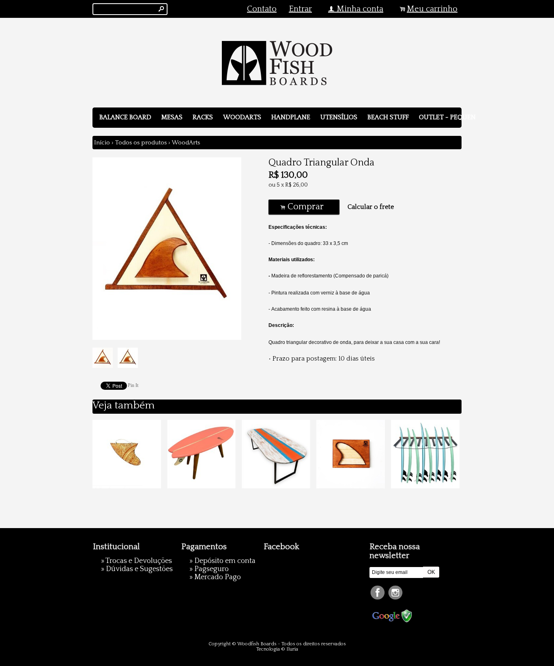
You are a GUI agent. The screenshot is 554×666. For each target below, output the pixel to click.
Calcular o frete (371, 207)
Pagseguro (211, 569)
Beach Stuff (388, 117)
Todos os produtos (141, 142)
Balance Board (125, 117)
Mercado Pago (217, 577)
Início (102, 142)
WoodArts (242, 117)
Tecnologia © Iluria (277, 649)
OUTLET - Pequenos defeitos (467, 117)
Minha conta (360, 8)
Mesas (172, 117)
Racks (203, 117)
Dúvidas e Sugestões (139, 569)
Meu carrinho (432, 8)
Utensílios (338, 117)
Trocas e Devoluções (138, 561)
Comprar (303, 207)
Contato (262, 8)
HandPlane (290, 117)
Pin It (133, 385)
